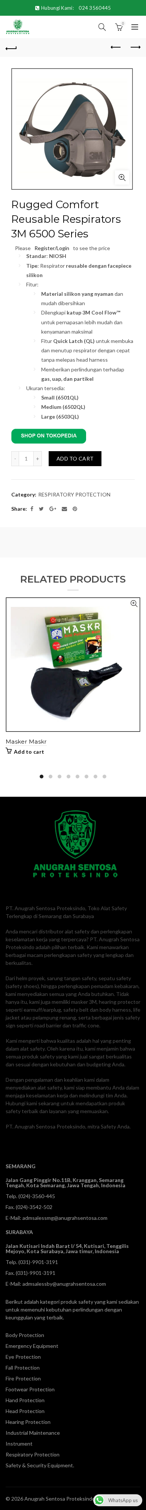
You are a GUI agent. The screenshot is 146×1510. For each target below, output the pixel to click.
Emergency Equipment (32, 1346)
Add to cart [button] (29, 751)
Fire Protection (23, 1378)
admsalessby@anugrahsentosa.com (64, 1283)
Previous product (116, 47)
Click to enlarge (122, 177)
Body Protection (25, 1335)
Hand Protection (25, 1400)
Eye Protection (23, 1356)
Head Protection (25, 1411)
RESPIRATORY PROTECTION (74, 494)
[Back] (11, 47)
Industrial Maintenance (33, 1433)
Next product (134, 47)
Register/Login (51, 248)
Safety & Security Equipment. (40, 1465)
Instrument (19, 1443)
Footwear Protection (30, 1389)
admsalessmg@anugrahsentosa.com (64, 1218)
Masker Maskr (26, 741)
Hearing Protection (28, 1422)
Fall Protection (23, 1367)
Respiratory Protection (33, 1454)
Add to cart (75, 458)
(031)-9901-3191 (38, 1262)
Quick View (133, 603)
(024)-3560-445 (36, 1196)
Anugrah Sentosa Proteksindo (59, 1498)
